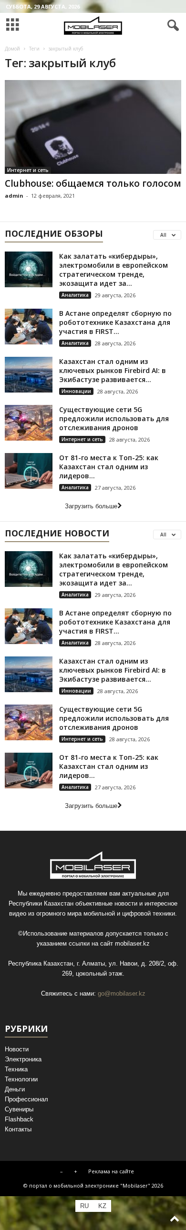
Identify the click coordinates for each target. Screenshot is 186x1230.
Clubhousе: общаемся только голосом (93, 183)
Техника (16, 1069)
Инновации (76, 391)
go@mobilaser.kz (121, 993)
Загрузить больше (91, 506)
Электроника (23, 1059)
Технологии (21, 1079)
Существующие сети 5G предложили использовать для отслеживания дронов (114, 418)
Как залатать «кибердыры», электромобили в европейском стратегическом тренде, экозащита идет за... (113, 270)
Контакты (18, 1129)
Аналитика (75, 295)
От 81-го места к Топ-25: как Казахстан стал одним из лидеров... (108, 466)
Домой (12, 48)
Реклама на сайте (111, 1171)
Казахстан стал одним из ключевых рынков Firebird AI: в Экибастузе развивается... (112, 370)
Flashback (19, 1119)
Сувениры (19, 1109)
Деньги (15, 1089)
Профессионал (26, 1099)
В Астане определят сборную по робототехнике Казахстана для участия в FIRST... (115, 322)
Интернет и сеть (28, 170)
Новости (17, 1049)
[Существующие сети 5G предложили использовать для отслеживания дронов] (28, 423)
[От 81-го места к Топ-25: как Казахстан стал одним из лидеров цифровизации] (28, 471)
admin (14, 195)
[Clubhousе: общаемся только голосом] (93, 127)
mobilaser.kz (132, 943)
